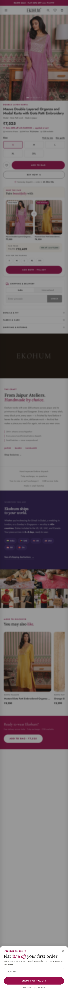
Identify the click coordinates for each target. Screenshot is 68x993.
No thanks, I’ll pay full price (34, 987)
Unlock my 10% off (34, 980)
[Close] (62, 951)
